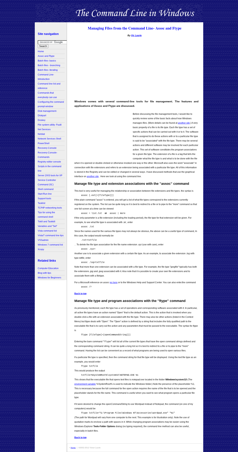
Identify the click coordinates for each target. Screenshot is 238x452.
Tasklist (41, 203)
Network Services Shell (49, 138)
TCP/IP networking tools (50, 208)
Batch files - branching (49, 65)
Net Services (44, 129)
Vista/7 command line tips (51, 235)
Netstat (41, 134)
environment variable (85, 384)
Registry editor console (49, 161)
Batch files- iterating (48, 70)
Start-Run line (45, 194)
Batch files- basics (47, 60)
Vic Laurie (136, 35)
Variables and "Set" (47, 226)
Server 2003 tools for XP (50, 175)
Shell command (46, 189)
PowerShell (43, 143)
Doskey (41, 120)
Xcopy (41, 249)
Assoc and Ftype (46, 56)
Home (41, 51)
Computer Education (48, 268)
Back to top (80, 293)
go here (114, 282)
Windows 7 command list (50, 244)
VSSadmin (43, 240)
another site (184, 123)
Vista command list (47, 231)
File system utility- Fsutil (50, 124)
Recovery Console (47, 148)
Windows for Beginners (49, 277)
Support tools (44, 198)
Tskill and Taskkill (46, 221)
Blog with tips (44, 273)
